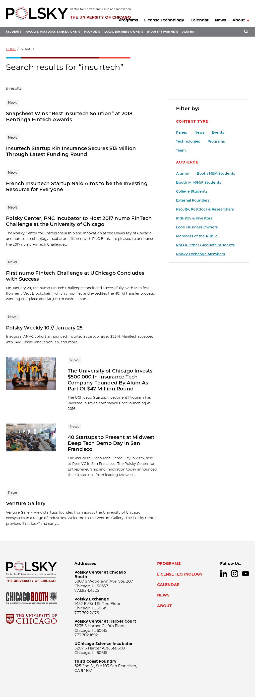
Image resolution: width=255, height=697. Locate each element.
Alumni (188, 31)
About (238, 20)
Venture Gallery (25, 503)
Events (218, 132)
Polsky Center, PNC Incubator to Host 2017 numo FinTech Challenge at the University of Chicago (79, 221)
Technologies (188, 141)
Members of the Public (196, 236)
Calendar (200, 20)
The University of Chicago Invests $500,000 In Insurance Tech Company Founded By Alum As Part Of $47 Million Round (110, 380)
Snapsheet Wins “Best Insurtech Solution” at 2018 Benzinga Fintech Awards (69, 116)
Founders (92, 31)
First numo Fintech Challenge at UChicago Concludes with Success (75, 276)
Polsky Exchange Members (200, 254)
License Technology (164, 20)
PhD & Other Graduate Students (205, 245)
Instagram (234, 573)
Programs (128, 20)
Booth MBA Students (216, 173)
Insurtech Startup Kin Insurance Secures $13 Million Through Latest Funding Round (71, 151)
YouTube (245, 573)
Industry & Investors (194, 218)
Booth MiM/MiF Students (198, 182)
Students (13, 31)
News (220, 20)
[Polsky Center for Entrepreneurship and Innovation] (68, 13)
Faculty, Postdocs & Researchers (52, 31)
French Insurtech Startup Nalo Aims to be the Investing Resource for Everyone (77, 186)
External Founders (192, 200)
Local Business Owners (123, 31)
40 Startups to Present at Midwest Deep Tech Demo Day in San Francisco (111, 443)
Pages (181, 132)
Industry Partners (162, 31)
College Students (191, 191)
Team (181, 150)
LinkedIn (223, 573)
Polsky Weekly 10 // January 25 (44, 328)
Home (11, 49)
